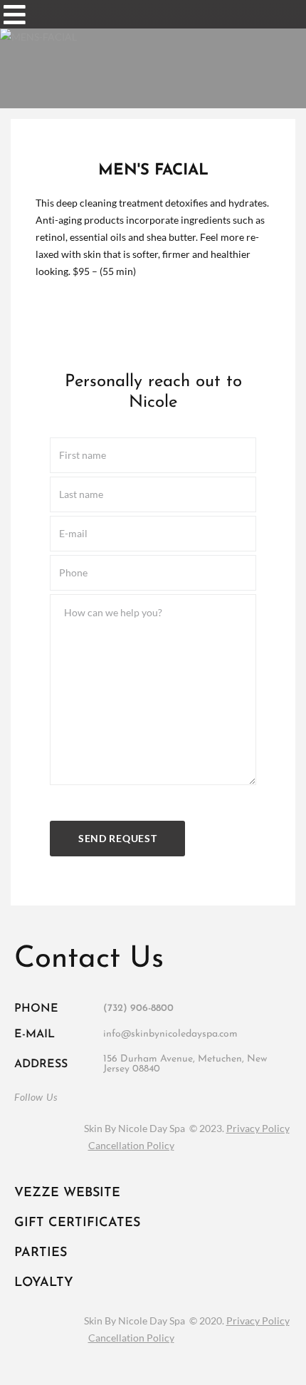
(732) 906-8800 (138, 1008)
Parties (40, 1253)
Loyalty (43, 1283)
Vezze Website (67, 1193)
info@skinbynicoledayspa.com (170, 1034)
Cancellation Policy (131, 1145)
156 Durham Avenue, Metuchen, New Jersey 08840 (185, 1064)
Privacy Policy (258, 1128)
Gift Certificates (77, 1223)
